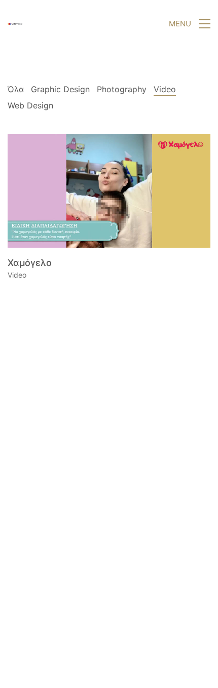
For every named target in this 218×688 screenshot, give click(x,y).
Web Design (30, 105)
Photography (122, 89)
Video (165, 89)
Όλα (16, 89)
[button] (189, 24)
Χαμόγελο (30, 263)
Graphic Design (60, 89)
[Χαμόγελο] (109, 191)
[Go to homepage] (15, 24)
